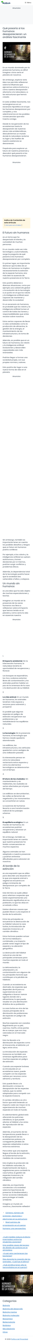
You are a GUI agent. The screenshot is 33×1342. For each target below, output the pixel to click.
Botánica (7, 1325)
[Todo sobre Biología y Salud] (5, 2)
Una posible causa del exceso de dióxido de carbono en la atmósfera (16, 1247)
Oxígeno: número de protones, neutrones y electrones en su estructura (15, 1215)
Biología (6, 1305)
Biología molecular (11, 1315)
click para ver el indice (13, 225)
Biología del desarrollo (13, 1309)
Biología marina (10, 1312)
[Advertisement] (16, 16)
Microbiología (9, 1328)
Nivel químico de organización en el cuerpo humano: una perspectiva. (14, 1225)
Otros (5, 1332)
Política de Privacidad (19, 1339)
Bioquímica (8, 1319)
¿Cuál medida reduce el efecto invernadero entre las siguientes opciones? (16, 1239)
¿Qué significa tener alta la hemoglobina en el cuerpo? (15, 1266)
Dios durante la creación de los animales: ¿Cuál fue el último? (16, 1260)
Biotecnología (9, 1322)
